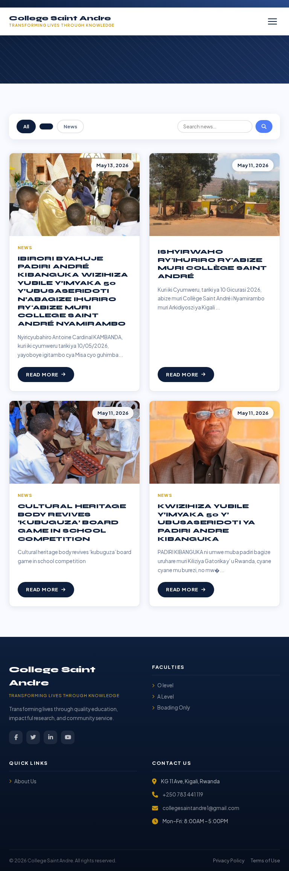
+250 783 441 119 (183, 794)
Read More (42, 375)
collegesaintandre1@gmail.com (201, 808)
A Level (165, 696)
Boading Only (173, 707)
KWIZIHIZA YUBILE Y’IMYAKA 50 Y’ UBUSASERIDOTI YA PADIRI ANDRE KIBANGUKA (207, 522)
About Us (25, 781)
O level (165, 685)
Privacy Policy (229, 860)
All (26, 126)
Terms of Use (265, 860)
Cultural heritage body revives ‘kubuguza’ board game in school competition (72, 522)
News (70, 126)
